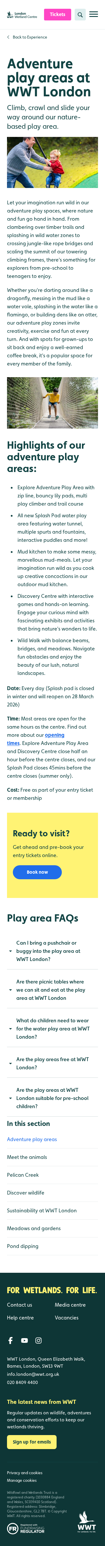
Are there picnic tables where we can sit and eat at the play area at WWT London (50, 990)
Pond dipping (22, 1246)
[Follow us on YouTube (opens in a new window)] (24, 1340)
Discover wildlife (25, 1193)
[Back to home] (86, 1498)
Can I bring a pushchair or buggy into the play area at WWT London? (48, 951)
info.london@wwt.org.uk (33, 1374)
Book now (37, 872)
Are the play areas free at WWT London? (52, 1063)
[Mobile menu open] (93, 16)
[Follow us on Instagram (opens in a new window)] (38, 1340)
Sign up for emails (32, 1442)
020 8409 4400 (22, 1382)
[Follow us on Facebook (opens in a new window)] (10, 1340)
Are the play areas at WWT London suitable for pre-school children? (52, 1098)
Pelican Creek (23, 1175)
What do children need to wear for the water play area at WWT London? (53, 1028)
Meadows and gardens (34, 1228)
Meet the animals (27, 1157)
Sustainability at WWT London (42, 1210)
